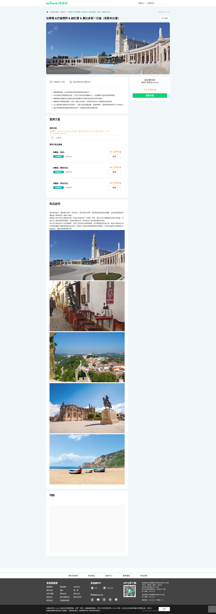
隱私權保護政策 (94, 610)
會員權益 (91, 575)
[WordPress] (110, 599)
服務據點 (126, 575)
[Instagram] (104, 599)
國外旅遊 (49, 590)
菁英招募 (143, 575)
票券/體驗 (50, 594)
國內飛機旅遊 (64, 597)
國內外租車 (77, 597)
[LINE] (116, 599)
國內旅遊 (63, 594)
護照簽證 (49, 600)
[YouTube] (98, 599)
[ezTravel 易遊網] (57, 3)
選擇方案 (150, 95)
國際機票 (49, 587)
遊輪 (61, 590)
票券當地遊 (54, 12)
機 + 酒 (75, 590)
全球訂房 (76, 587)
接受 (164, 609)
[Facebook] (92, 599)
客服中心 (141, 3)
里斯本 (63, 12)
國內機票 (63, 587)
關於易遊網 (73, 575)
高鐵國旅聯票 (64, 600)
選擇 (114, 156)
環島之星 (76, 594)
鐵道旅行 (49, 597)
